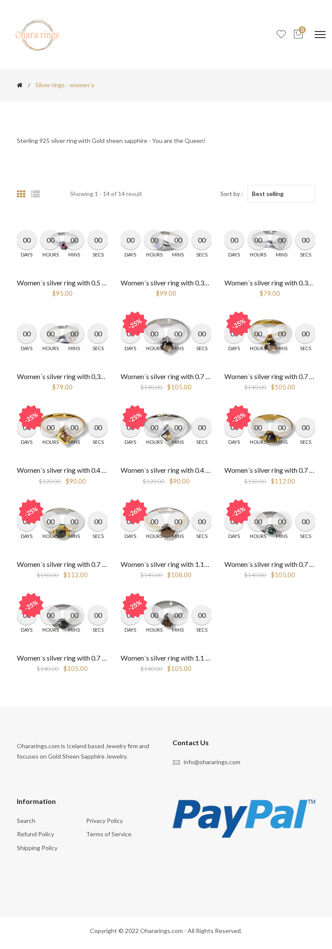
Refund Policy (35, 834)
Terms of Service (108, 834)
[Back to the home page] (19, 85)
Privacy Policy (104, 820)
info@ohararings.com (212, 762)
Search (26, 820)
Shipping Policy (37, 847)
